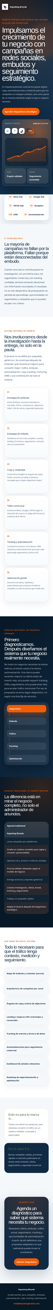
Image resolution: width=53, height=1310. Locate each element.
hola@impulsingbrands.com (26, 1303)
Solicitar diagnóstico (27, 1262)
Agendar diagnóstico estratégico (21, 111)
